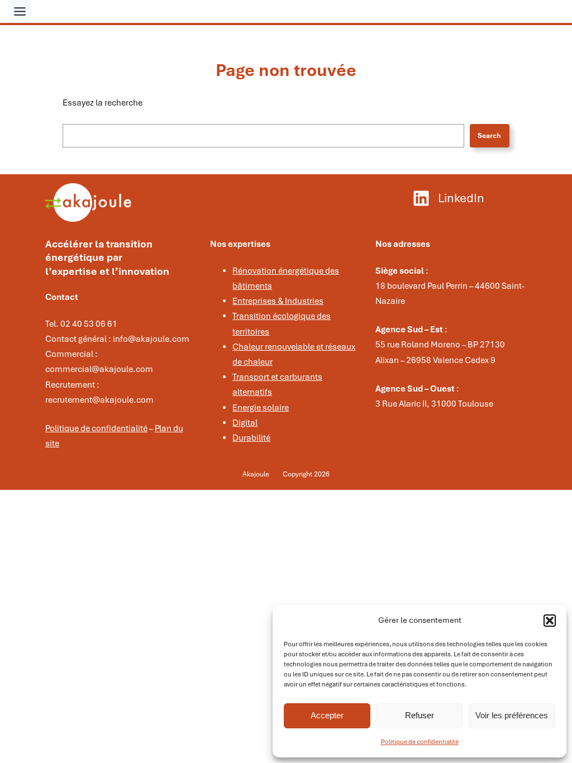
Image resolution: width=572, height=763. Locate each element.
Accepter (327, 715)
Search (489, 135)
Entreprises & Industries (277, 301)
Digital (245, 422)
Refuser (419, 715)
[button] (549, 620)
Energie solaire (260, 407)
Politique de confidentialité (420, 742)
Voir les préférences (511, 715)
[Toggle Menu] (19, 11)
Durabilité (251, 438)
